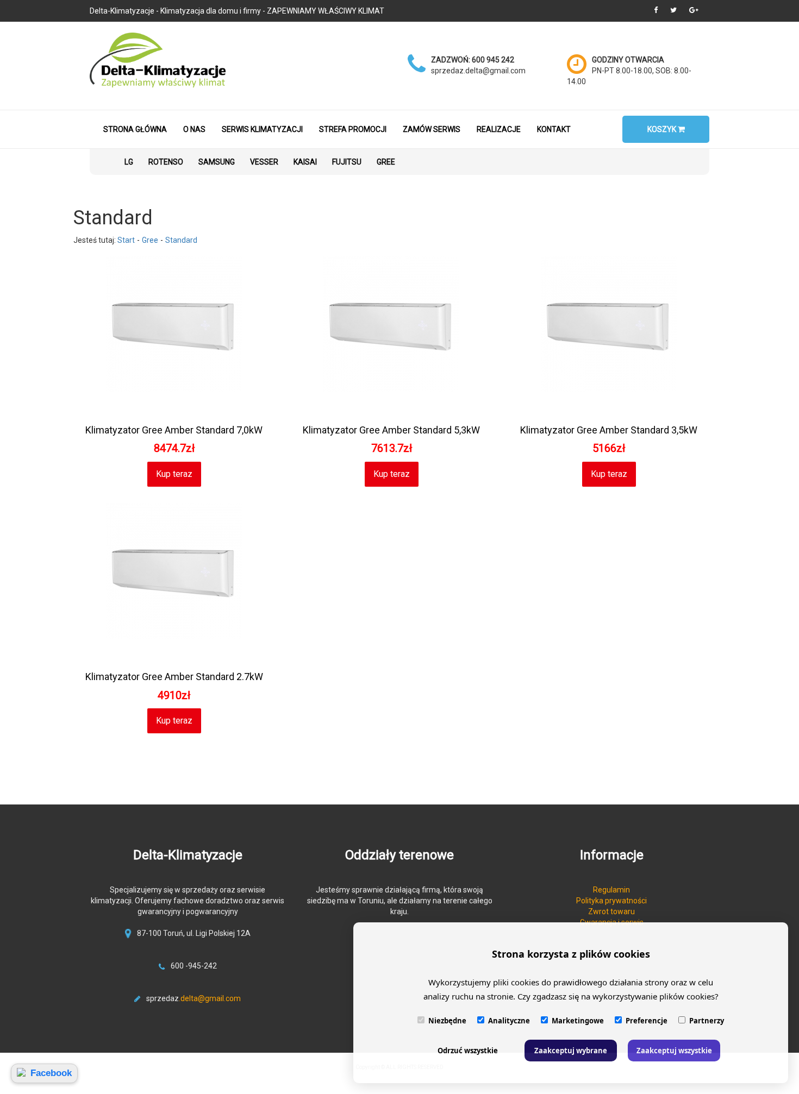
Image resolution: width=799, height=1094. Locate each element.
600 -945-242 (194, 965)
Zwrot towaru (611, 911)
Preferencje (646, 1021)
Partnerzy (706, 1021)
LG (128, 162)
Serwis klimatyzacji (262, 129)
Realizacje (499, 129)
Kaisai (305, 162)
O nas (194, 129)
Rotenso (165, 162)
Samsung (216, 162)
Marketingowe (578, 1021)
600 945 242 (493, 59)
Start (126, 240)
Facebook (51, 1073)
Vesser (264, 162)
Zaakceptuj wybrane (570, 1050)
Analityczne (509, 1021)
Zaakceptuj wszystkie (674, 1050)
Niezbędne (447, 1021)
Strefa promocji (352, 129)
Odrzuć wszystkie (468, 1050)
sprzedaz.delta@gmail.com (478, 70)
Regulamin (611, 889)
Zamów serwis (431, 129)
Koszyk (662, 129)
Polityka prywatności (611, 900)
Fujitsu (346, 162)
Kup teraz (174, 474)
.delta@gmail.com (210, 998)
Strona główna (135, 129)
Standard (181, 240)
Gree (386, 162)
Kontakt (554, 129)
